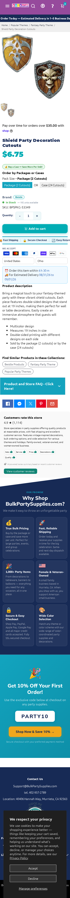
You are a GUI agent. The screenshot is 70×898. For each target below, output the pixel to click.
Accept (33, 868)
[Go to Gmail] (52, 404)
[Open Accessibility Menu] (42, 6)
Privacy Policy (19, 858)
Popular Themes (19, 25)
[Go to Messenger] (19, 404)
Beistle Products (14, 364)
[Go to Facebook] (7, 404)
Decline (33, 878)
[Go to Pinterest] (41, 404)
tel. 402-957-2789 (35, 792)
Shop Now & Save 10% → (35, 732)
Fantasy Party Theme (42, 25)
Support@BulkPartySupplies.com (35, 786)
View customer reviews (20, 471)
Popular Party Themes (18, 371)
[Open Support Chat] (52, 6)
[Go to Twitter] (30, 404)
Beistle (18, 197)
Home (5, 25)
